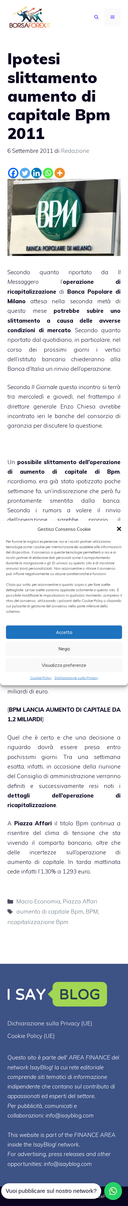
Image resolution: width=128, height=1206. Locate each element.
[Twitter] (25, 173)
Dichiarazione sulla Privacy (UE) (49, 1023)
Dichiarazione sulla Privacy (76, 678)
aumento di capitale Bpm (49, 911)
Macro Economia (38, 901)
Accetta (64, 632)
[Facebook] (13, 173)
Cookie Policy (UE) (31, 1035)
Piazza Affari (33, 823)
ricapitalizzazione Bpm (37, 922)
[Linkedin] (36, 173)
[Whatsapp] (48, 173)
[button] (119, 529)
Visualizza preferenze (64, 665)
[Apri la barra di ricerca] (96, 17)
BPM (92, 911)
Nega (64, 648)
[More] (59, 173)
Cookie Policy (40, 678)
